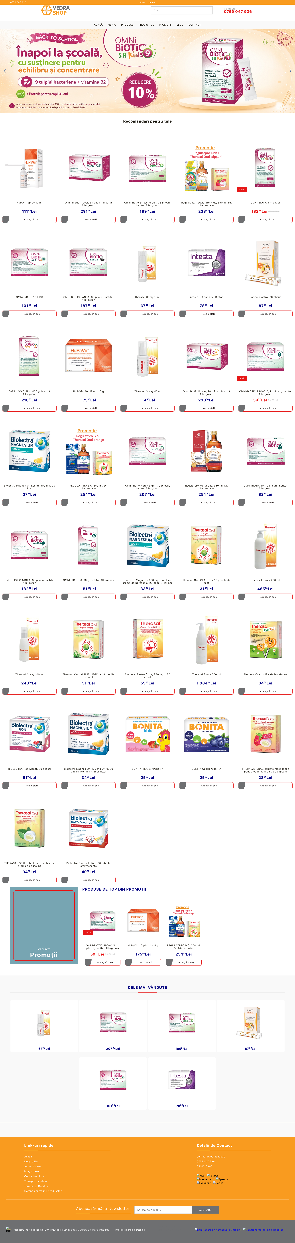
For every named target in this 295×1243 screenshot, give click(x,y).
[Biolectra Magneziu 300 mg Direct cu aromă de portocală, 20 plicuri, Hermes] (147, 545)
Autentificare (32, 1166)
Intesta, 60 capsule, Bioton (206, 297)
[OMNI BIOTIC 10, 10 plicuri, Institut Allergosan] (265, 451)
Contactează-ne (34, 1176)
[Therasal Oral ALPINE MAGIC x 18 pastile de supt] (88, 640)
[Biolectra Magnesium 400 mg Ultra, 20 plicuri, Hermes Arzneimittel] (88, 734)
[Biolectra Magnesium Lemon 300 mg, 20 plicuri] (29, 451)
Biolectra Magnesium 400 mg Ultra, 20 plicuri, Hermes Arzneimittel (88, 770)
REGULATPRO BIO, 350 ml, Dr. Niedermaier (88, 487)
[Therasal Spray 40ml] (147, 357)
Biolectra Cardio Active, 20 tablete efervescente (88, 864)
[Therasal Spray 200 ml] (265, 545)
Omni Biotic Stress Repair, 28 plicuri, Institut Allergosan (147, 204)
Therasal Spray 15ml (147, 297)
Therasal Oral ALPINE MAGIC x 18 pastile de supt (88, 676)
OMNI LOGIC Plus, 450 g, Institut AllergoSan (29, 393)
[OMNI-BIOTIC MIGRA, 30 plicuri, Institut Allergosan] (29, 545)
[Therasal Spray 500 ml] (206, 640)
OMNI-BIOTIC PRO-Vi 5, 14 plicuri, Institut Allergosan (265, 393)
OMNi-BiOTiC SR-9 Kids (265, 202)
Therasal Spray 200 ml (265, 580)
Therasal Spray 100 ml (29, 674)
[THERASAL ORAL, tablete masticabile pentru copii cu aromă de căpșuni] (265, 734)
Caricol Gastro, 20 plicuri (266, 297)
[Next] (290, 71)
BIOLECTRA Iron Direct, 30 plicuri (29, 768)
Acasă (98, 24)
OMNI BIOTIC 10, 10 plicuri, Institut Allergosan (265, 487)
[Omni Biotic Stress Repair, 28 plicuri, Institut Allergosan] (147, 168)
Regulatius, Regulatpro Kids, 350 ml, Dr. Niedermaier (206, 204)
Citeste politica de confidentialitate (90, 1230)
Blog (180, 24)
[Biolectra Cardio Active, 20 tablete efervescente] (88, 828)
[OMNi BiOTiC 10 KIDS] (29, 262)
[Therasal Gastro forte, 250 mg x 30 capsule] (147, 640)
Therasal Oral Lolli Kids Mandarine (265, 674)
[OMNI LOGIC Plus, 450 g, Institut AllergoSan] (29, 357)
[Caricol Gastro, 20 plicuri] (265, 262)
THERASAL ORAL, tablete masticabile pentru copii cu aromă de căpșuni (265, 770)
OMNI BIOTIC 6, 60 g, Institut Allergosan (88, 580)
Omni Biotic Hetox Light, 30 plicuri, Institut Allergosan (147, 487)
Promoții (165, 24)
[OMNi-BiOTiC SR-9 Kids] (265, 168)
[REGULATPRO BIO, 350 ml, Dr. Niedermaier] (88, 451)
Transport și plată (35, 1181)
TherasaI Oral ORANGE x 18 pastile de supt (207, 581)
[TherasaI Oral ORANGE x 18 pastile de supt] (206, 545)
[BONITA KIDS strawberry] (147, 734)
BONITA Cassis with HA (206, 768)
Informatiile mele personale (130, 1229)
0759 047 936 (18, 2)
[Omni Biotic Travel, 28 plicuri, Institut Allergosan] (88, 168)
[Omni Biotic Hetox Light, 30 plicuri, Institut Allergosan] (147, 451)
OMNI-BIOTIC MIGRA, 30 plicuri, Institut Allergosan (29, 581)
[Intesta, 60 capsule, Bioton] (206, 262)
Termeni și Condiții (36, 1186)
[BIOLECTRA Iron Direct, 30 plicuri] (29, 734)
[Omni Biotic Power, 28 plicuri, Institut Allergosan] (206, 357)
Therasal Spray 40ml (147, 391)
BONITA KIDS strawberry (147, 768)
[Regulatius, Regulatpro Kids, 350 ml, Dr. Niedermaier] (206, 168)
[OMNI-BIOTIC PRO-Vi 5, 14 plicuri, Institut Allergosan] (265, 357)
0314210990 (204, 1166)
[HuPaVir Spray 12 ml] (29, 168)
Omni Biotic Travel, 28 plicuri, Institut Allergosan (88, 204)
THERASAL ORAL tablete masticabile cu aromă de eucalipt (29, 864)
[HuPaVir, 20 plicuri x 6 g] (88, 357)
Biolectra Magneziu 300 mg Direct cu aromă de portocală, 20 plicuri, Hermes (147, 581)
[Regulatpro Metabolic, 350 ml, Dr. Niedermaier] (206, 451)
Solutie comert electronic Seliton (169, 1228)
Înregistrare (31, 1171)
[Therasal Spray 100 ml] (29, 640)
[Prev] (5, 71)
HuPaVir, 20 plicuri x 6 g (88, 391)
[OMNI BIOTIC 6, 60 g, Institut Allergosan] (88, 545)
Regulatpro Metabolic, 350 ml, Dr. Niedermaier (206, 487)
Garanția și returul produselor (43, 1190)
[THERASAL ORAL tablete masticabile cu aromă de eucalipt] (29, 828)
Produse (127, 24)
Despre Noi (31, 1161)
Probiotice (146, 24)
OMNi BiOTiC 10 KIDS (29, 297)
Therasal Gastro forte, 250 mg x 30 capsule (147, 676)
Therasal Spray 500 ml (206, 674)
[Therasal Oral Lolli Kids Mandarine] (265, 640)
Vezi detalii (91, 219)
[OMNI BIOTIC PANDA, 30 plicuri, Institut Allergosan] (88, 262)
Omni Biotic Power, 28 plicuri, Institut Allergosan (206, 393)
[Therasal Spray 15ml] (147, 262)
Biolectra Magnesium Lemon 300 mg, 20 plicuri (29, 487)
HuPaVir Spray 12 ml (29, 202)
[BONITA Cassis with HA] (206, 734)
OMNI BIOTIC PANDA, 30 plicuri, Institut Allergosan (88, 298)
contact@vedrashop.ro (211, 1156)
